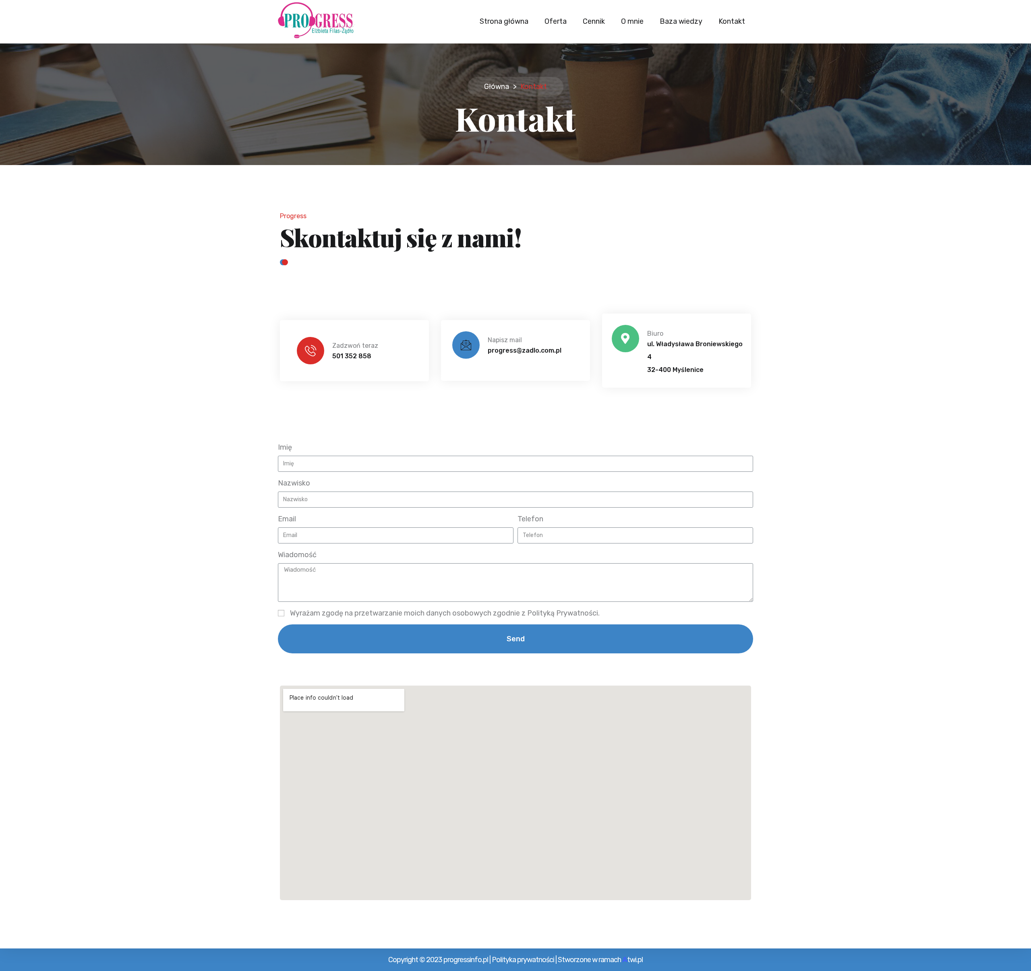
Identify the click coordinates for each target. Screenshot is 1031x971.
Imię (285, 447)
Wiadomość (297, 554)
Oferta (555, 21)
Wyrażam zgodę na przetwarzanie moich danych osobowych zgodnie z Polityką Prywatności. (445, 613)
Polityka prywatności (523, 959)
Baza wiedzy (681, 21)
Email (287, 518)
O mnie (632, 21)
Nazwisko (294, 483)
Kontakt (731, 21)
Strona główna (504, 21)
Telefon (530, 518)
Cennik (594, 21)
